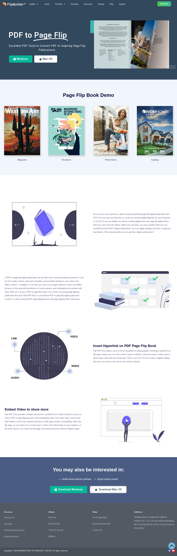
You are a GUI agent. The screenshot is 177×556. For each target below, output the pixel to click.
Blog (111, 4)
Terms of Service (55, 530)
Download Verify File (101, 524)
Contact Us (97, 530)
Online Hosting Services (14, 530)
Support (122, 4)
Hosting (101, 4)
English (32, 4)
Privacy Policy (54, 524)
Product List (9, 517)
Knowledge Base (100, 517)
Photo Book (110, 160)
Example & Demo (11, 536)
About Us (52, 517)
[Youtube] (173, 550)
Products (58, 4)
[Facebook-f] (169, 550)
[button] (133, 44)
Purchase (74, 4)
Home (47, 4)
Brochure (66, 160)
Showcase (88, 4)
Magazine (22, 160)
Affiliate (51, 536)
